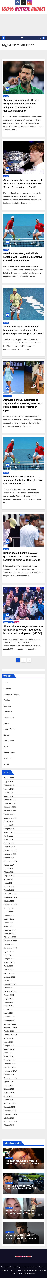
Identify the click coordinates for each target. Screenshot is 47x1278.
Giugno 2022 (9, 959)
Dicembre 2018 (10, 1111)
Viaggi (6, 764)
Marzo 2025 (8, 840)
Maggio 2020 (9, 1049)
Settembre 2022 (10, 948)
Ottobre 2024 (9, 858)
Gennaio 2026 (9, 803)
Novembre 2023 (10, 897)
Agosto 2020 (9, 1038)
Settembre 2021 (10, 991)
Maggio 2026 (9, 789)
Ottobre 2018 (9, 1118)
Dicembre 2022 (10, 937)
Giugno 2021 (9, 1002)
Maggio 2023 (9, 919)
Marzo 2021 (8, 1013)
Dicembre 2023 (10, 894)
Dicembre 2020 (10, 1024)
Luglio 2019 (8, 1085)
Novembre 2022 (10, 941)
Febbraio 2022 (10, 973)
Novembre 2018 (10, 1114)
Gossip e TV (7, 396)
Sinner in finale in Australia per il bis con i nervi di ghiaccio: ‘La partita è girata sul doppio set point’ (23, 330)
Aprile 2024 (8, 879)
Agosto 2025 (9, 821)
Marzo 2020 (8, 1056)
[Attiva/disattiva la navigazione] (22, 38)
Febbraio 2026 (10, 800)
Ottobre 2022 (9, 944)
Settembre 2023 (10, 905)
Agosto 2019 (9, 1082)
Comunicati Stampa (12, 694)
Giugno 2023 (9, 915)
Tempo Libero (9, 752)
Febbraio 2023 (10, 930)
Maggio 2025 (9, 832)
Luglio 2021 (8, 999)
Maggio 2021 (9, 1006)
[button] (40, 38)
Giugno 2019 (9, 1089)
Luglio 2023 (8, 912)
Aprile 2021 (8, 1009)
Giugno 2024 (9, 872)
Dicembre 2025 (10, 807)
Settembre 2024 (10, 861)
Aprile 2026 (8, 793)
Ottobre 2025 (9, 814)
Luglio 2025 (8, 825)
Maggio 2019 (9, 1093)
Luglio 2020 (8, 1042)
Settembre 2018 (10, 1121)
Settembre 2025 (10, 818)
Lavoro (6, 723)
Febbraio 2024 (10, 887)
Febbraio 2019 (10, 1103)
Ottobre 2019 (9, 1074)
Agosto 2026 (9, 778)
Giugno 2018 (9, 1125)
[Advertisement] (23, 25)
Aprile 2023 (8, 923)
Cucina (7, 700)
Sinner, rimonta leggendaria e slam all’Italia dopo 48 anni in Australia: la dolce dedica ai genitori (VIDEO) (23, 630)
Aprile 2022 (8, 966)
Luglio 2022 (8, 955)
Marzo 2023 (8, 926)
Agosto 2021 (9, 995)
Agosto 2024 (9, 865)
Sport (6, 96)
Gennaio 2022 (9, 977)
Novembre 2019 (10, 1071)
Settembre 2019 (10, 1078)
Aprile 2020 (8, 1053)
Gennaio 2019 (9, 1107)
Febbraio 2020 (10, 1060)
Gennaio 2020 (9, 1064)
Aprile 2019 (8, 1096)
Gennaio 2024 (9, 890)
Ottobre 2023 (9, 901)
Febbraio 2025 (10, 843)
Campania (8, 688)
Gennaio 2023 (9, 934)
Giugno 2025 (9, 829)
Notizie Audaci (8, 622)
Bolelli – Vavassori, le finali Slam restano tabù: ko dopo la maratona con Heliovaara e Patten (22, 257)
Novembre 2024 (10, 854)
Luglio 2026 (8, 782)
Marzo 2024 (8, 883)
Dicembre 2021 (10, 981)
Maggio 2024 (9, 876)
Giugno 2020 (9, 1046)
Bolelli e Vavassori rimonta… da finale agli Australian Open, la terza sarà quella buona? (23, 480)
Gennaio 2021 (9, 1020)
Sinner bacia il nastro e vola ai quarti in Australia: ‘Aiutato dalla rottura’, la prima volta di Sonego (21, 556)
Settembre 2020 (10, 1035)
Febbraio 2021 (10, 1017)
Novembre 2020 (10, 1027)
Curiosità (7, 706)
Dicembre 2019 (10, 1067)
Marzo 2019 (8, 1100)
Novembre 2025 (10, 811)
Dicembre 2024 (10, 850)
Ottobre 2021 (9, 988)
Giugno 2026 (9, 785)
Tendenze (8, 758)
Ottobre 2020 (9, 1031)
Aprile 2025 (8, 836)
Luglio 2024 (8, 868)
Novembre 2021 (10, 984)
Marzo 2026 (8, 796)
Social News (9, 741)
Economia (8, 712)
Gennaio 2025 (9, 847)
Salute (6, 735)
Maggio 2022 (9, 962)
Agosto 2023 (9, 908)
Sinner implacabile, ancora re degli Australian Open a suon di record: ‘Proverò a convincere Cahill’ (23, 184)
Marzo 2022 (8, 970)
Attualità (7, 683)
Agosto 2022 (9, 952)
